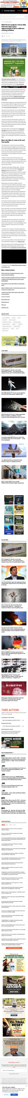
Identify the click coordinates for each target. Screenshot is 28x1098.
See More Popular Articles (14, 948)
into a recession (20, 84)
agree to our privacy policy (11, 1091)
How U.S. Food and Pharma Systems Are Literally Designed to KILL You (12, 786)
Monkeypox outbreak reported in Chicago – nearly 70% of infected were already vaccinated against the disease (13, 699)
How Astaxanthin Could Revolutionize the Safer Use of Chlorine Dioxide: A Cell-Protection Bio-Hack (13, 858)
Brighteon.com (6, 267)
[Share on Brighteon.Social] (2, 36)
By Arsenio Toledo (4, 33)
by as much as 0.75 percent (10, 107)
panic (14, 41)
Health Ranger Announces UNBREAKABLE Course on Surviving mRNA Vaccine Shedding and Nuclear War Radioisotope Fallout (13, 778)
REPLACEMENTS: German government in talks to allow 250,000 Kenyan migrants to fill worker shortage (13, 653)
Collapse (15, 39)
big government (6, 39)
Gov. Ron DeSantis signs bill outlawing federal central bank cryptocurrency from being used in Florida (13, 583)
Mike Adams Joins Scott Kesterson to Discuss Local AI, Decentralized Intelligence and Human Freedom (13, 769)
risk (16, 41)
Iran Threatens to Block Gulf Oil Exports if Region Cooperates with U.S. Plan (11, 844)
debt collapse (20, 39)
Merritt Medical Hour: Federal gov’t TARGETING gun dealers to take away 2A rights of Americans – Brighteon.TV (12, 676)
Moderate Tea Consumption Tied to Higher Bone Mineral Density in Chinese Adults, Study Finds (13, 939)
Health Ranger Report (7, 752)
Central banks (8, 21)
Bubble (10, 39)
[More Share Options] (9, 36)
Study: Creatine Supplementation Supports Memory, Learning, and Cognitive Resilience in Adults (12, 944)
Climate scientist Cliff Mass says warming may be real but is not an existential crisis (13, 925)
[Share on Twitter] (7, 36)
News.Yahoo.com (5, 299)
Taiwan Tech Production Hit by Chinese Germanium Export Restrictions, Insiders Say (12, 863)
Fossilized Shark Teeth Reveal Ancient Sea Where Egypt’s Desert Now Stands (12, 902)
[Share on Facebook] (5, 36)
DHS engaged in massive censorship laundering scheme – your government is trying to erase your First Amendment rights (13, 371)
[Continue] (25, 1070)
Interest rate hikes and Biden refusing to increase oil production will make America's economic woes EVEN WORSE (13, 279)
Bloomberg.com (5, 302)
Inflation (20, 40)
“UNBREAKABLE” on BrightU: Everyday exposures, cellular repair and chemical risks (12, 921)
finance (17, 40)
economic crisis (7, 40)
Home (2, 21)
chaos (13, 39)
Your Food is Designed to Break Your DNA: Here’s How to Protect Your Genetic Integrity (13, 911)
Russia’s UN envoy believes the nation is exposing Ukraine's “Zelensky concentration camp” (12, 878)
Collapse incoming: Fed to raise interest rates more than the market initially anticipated (13, 98)
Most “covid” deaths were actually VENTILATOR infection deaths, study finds (12, 482)
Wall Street (19, 41)
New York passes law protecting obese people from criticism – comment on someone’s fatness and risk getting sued (12, 606)
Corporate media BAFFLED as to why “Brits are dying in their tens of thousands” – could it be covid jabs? (13, 439)
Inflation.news (21, 241)
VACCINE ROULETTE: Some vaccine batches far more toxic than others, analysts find (13, 393)
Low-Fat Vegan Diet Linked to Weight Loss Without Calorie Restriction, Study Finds (12, 854)
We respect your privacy (14, 1073)
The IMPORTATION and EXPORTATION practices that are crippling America (11, 460)
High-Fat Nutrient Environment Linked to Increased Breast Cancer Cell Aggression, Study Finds (12, 888)
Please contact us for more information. (9, 733)
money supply (11, 41)
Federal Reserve (13, 40)
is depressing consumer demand (18, 247)
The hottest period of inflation (8, 79)
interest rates (6, 41)
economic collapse (6, 322)
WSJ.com (3, 304)
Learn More (6, 1094)
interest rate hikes (6, 326)
